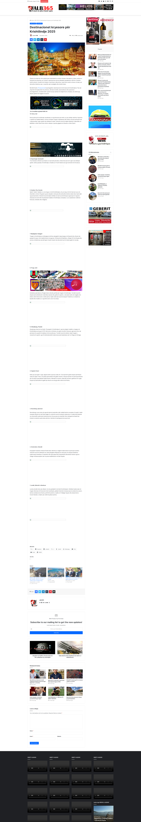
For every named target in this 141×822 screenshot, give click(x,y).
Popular (100, 49)
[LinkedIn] (45, 602)
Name (31, 730)
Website (59, 736)
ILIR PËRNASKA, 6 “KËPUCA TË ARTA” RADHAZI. (102, 185)
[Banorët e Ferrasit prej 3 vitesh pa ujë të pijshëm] (75, 691)
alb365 (34, 35)
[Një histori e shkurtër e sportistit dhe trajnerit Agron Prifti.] (56, 674)
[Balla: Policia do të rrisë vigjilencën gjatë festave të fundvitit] (74, 572)
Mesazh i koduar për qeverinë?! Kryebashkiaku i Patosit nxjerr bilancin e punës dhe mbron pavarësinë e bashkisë (104, 83)
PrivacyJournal (41, 88)
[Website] (40, 602)
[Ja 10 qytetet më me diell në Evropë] (56, 572)
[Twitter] (44, 602)
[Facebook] (42, 602)
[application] (37, 766)
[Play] (29, 770)
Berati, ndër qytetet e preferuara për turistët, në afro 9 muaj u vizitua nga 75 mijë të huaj (37, 579)
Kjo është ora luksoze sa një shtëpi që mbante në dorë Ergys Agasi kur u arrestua (38, 681)
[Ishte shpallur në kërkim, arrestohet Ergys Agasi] (38, 691)
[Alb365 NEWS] (40, 9)
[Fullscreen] (45, 770)
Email (31, 736)
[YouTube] (47, 602)
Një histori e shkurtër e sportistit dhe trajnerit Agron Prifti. (103, 158)
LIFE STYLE (37, 20)
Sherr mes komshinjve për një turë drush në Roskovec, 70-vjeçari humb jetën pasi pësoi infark (104, 93)
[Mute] (43, 770)
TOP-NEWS (39, 23)
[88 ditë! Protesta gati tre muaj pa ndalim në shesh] (75, 673)
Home (32, 20)
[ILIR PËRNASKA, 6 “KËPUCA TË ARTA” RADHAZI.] (56, 691)
